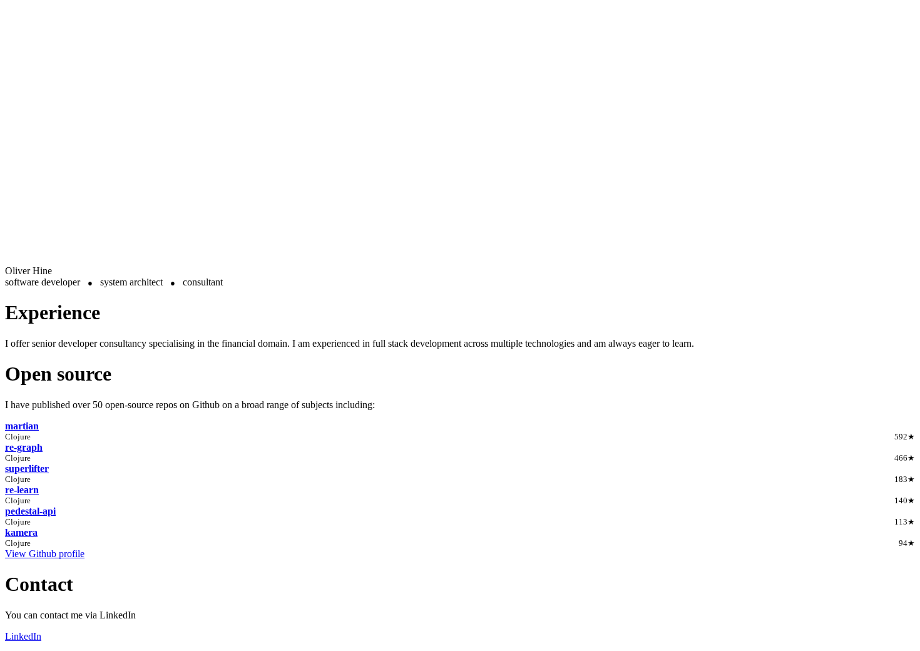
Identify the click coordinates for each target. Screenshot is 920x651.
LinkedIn (23, 636)
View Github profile (44, 553)
